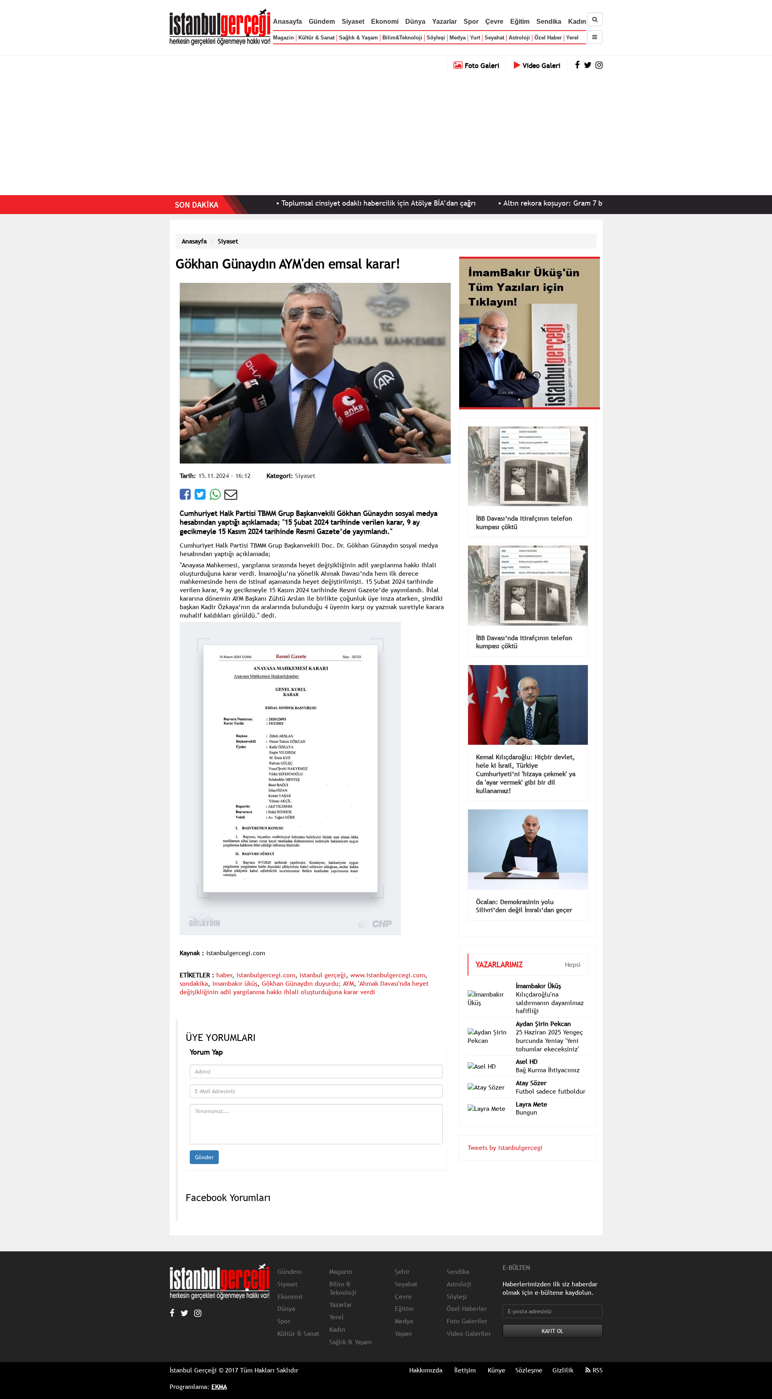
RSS (597, 1370)
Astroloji (519, 38)
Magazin (283, 38)
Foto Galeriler (467, 1321)
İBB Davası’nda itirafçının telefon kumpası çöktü (524, 510)
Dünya (415, 21)
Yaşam (403, 1333)
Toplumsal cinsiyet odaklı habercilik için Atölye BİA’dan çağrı (322, 203)
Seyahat (494, 38)
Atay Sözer (531, 1070)
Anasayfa (287, 21)
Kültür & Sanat (316, 38)
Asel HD (527, 1049)
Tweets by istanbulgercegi (505, 1135)
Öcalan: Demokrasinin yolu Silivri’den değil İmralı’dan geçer (524, 893)
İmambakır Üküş (538, 973)
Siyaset (353, 21)
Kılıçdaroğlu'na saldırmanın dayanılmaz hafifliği (550, 990)
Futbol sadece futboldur (550, 1079)
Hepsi (573, 952)
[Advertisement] (386, 130)
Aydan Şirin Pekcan (543, 1011)
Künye (496, 1370)
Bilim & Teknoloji (342, 1288)
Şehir (402, 1271)
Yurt (475, 38)
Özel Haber (548, 38)
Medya (458, 38)
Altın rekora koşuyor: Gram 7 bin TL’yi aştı (515, 203)
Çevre (494, 21)
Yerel (572, 38)
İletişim (465, 1370)
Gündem (322, 21)
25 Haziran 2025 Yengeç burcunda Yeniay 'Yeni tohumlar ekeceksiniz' (549, 1028)
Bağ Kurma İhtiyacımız (548, 1057)
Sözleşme (528, 1370)
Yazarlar (444, 21)
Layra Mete (531, 1092)
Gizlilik (562, 1370)
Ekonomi (384, 21)
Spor (471, 21)
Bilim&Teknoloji (402, 38)
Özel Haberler (467, 1308)
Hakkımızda (425, 1370)
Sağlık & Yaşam (358, 38)
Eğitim (520, 21)
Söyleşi (436, 38)
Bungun (526, 1100)
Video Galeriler (469, 1333)
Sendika (548, 21)
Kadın (577, 21)
